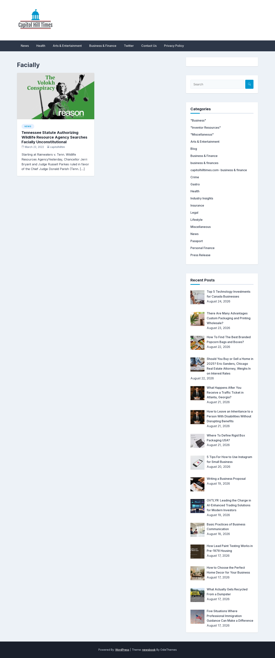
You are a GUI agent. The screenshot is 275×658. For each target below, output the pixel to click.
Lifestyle (196, 220)
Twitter (129, 46)
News (25, 46)
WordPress (122, 649)
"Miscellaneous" (202, 134)
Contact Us (149, 46)
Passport (196, 241)
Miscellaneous (200, 227)
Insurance (197, 205)
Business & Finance (102, 46)
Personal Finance (202, 248)
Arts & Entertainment (67, 46)
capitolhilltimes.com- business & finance (218, 170)
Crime (194, 177)
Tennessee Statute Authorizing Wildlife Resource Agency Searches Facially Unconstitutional (54, 137)
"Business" (198, 120)
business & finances (204, 163)
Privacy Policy (174, 46)
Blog (193, 149)
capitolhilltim (57, 146)
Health (40, 46)
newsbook (149, 649)
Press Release (200, 255)
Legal (194, 212)
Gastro (195, 184)
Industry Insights (201, 198)
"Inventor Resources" (205, 127)
